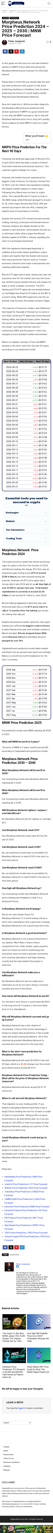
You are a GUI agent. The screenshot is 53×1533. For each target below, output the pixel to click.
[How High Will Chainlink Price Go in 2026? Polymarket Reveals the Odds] (39, 1316)
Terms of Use (8, 1458)
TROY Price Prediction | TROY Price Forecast (26, 1232)
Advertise (6, 1466)
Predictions (14, 18)
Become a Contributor (11, 1462)
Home (4, 10)
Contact (6, 1447)
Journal (12, 10)
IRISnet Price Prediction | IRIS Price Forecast (26, 1188)
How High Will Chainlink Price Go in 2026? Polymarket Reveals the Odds (38, 1337)
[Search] (49, 3)
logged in (21, 1408)
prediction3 (14, 1255)
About (5, 1451)
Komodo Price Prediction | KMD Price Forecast (27, 1206)
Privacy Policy (8, 1455)
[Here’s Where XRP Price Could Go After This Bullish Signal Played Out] (39, 1349)
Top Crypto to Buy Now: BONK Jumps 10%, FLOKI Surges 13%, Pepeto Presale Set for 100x (13, 1337)
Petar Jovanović (16, 41)
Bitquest (6, 1470)
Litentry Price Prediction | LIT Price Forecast (26, 1184)
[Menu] (3, 3)
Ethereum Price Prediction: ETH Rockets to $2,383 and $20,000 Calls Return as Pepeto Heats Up (13, 1372)
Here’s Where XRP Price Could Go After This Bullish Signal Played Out (38, 1369)
